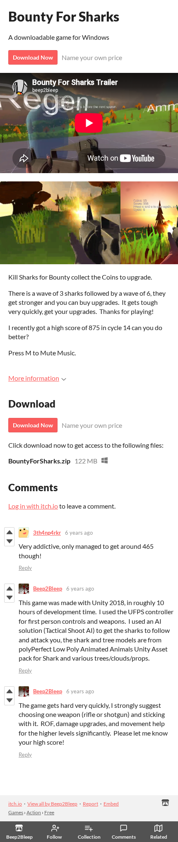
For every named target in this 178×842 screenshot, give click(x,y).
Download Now (33, 57)
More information (33, 378)
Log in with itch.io (33, 506)
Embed (111, 804)
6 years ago (79, 532)
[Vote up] (9, 532)
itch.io (15, 804)
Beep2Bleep (47, 588)
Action (33, 812)
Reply (25, 568)
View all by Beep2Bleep (52, 804)
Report (90, 804)
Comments (124, 837)
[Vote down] (9, 541)
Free (49, 812)
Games (15, 812)
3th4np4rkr (47, 532)
